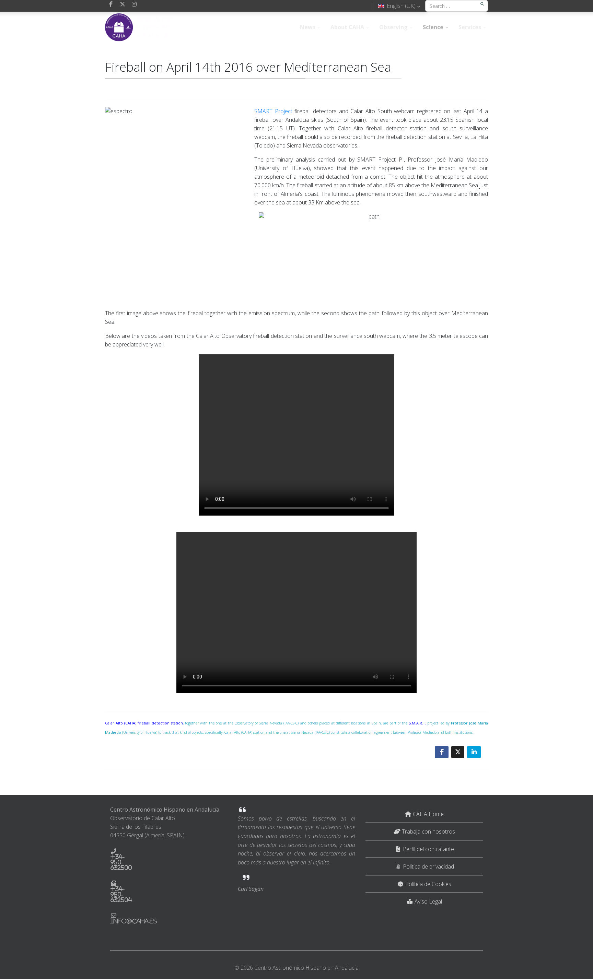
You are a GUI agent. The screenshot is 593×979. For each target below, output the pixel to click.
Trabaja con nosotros (427, 831)
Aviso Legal (427, 901)
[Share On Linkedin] (474, 752)
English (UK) (401, 6)
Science (433, 27)
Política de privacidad (428, 866)
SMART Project (273, 111)
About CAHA (347, 27)
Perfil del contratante (428, 849)
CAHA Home (427, 814)
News (307, 27)
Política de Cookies (427, 884)
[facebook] (110, 4)
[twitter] (122, 4)
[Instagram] (134, 4)
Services (469, 27)
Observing (393, 27)
